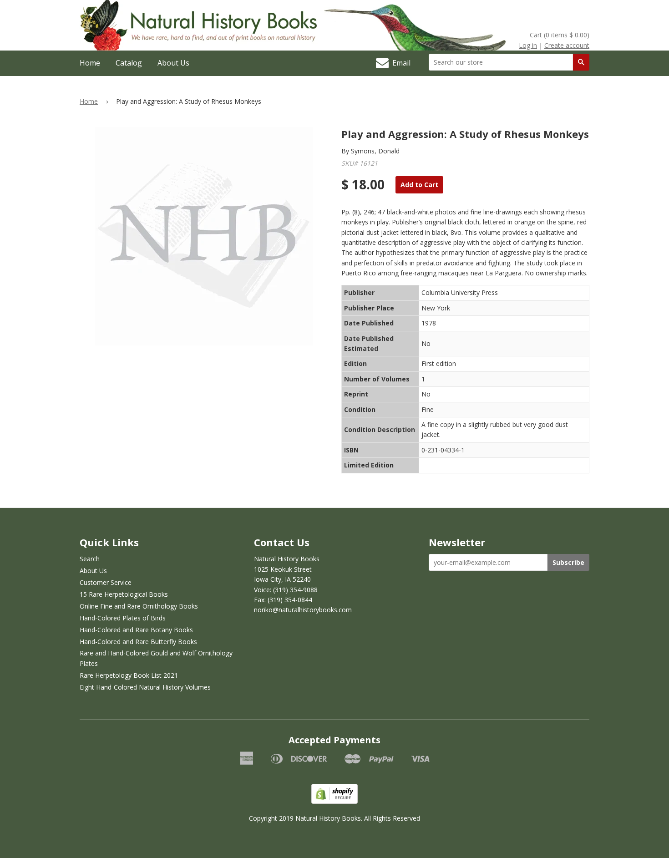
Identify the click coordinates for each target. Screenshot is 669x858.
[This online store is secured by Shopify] (334, 801)
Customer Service (106, 582)
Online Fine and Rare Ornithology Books (139, 606)
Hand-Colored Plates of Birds (123, 618)
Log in (528, 45)
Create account (566, 45)
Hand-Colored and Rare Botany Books (136, 629)
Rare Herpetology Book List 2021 (129, 675)
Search (90, 558)
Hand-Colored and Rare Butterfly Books (138, 641)
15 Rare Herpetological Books (124, 594)
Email (400, 63)
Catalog (129, 63)
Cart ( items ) (559, 34)
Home (90, 63)
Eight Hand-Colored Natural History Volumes (145, 687)
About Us (173, 63)
